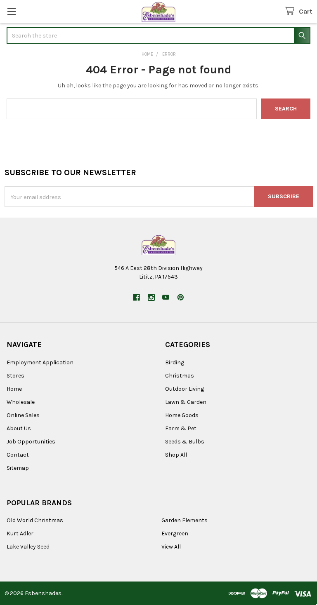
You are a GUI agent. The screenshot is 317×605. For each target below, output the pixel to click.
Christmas (179, 375)
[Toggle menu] (11, 11)
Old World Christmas (35, 520)
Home (14, 388)
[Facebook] (136, 297)
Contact (18, 454)
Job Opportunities (31, 441)
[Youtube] (165, 297)
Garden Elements (184, 520)
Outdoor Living (184, 388)
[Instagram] (151, 297)
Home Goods (182, 415)
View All (171, 546)
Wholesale (21, 402)
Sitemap (18, 467)
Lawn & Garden (185, 402)
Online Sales (23, 415)
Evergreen (174, 533)
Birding (174, 362)
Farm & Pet (180, 428)
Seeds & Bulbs (184, 441)
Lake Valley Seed (28, 546)
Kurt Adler (20, 533)
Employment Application (40, 362)
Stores (15, 375)
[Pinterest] (180, 297)
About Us (19, 428)
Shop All (176, 454)
